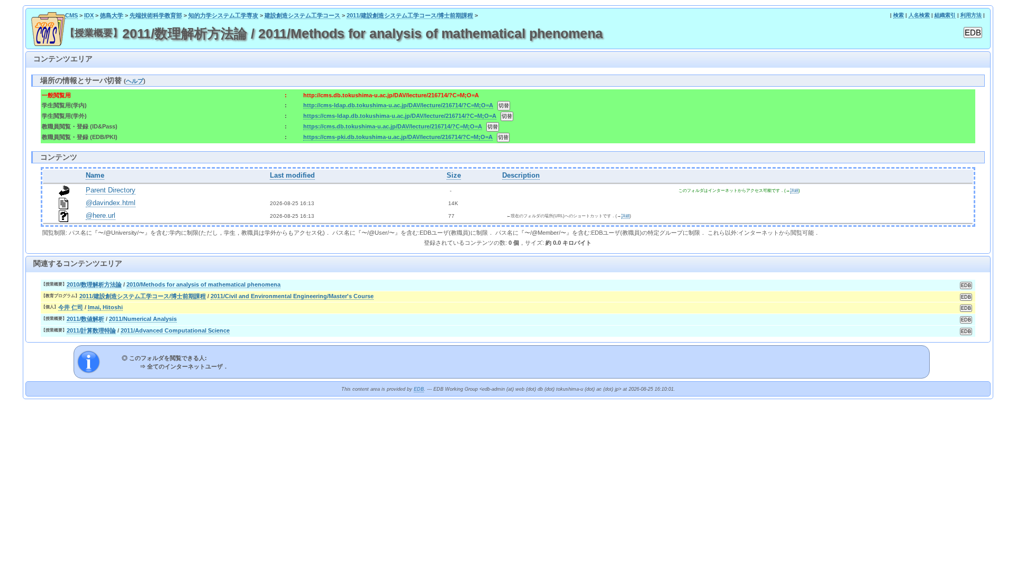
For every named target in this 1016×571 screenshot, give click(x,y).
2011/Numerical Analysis (143, 319)
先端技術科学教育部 (156, 15)
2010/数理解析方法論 (94, 284)
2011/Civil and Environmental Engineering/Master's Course (292, 296)
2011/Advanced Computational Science (175, 330)
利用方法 (971, 15)
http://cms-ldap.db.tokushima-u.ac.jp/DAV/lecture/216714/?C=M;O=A (398, 105)
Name (95, 175)
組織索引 (945, 15)
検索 (898, 15)
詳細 (794, 190)
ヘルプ (134, 81)
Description (521, 175)
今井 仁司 (70, 307)
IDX (89, 15)
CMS (71, 15)
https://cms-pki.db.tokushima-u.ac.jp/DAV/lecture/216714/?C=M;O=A (398, 137)
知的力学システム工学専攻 (223, 15)
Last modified (292, 175)
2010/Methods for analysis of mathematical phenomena (203, 284)
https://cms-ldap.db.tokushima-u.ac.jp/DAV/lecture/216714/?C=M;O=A (399, 116)
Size (454, 175)
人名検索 (919, 15)
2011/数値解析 (85, 319)
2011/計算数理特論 (91, 330)
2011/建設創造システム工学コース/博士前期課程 (410, 15)
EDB (419, 389)
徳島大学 (111, 15)
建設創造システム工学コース (302, 15)
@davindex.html (110, 203)
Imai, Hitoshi (105, 307)
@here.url (100, 215)
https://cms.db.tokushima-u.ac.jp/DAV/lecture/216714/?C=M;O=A (392, 126)
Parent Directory (110, 190)
